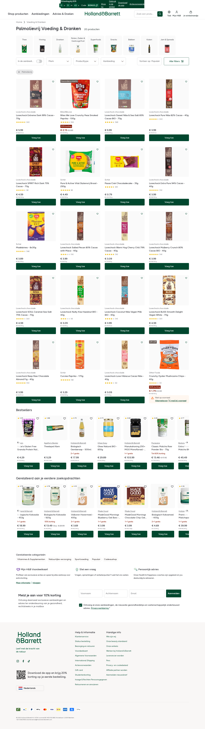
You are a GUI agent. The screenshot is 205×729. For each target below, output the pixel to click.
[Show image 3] (126, 106)
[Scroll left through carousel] (18, 442)
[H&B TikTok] (29, 661)
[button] (58, 61)
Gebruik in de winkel (112, 4)
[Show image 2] (37, 106)
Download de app (122, 4)
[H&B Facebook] (23, 661)
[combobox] (145, 13)
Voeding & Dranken (36, 22)
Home (19, 22)
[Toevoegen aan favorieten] (53, 81)
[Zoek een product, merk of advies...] (160, 13)
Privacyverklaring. (100, 608)
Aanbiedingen (40, 13)
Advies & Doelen (63, 13)
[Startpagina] (102, 14)
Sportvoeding (81, 559)
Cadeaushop (110, 559)
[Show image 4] (38, 174)
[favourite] (37, 418)
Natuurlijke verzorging (60, 559)
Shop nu (103, 5)
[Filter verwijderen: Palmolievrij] (19, 72)
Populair (96, 559)
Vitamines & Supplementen (31, 559)
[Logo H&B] (102, 15)
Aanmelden (173, 593)
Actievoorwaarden (138, 4)
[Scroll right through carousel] (186, 442)
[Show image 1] (35, 106)
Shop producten (18, 13)
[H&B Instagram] (17, 661)
